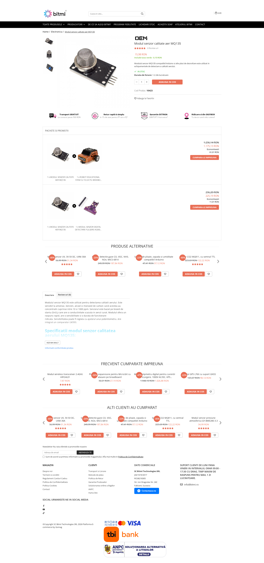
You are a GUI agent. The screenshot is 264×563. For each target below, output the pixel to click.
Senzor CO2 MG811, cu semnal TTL (197, 256)
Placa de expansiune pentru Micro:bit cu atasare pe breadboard (110, 375)
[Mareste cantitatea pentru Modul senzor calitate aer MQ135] (146, 82)
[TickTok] (44, 513)
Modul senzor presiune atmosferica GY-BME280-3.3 (203, 419)
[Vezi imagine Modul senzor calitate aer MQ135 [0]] (49, 42)
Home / (47, 31)
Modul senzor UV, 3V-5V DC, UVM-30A (67, 256)
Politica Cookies (50, 485)
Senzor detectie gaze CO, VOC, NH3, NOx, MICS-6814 (110, 258)
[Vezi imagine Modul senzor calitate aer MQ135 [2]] (49, 68)
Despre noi (47, 471)
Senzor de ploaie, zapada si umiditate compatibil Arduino (153, 258)
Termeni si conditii (51, 474)
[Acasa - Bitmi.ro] (58, 13)
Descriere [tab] (49, 295)
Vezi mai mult (53, 343)
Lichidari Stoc (147, 24)
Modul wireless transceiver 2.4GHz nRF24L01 (65, 375)
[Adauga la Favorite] (78, 274)
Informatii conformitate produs (59, 348)
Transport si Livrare (97, 471)
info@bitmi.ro (191, 484)
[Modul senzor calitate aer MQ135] (93, 72)
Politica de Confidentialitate (130, 456)
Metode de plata (95, 474)
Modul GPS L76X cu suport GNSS (199, 374)
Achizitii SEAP (165, 24)
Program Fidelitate (125, 24)
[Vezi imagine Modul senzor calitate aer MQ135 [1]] (49, 55)
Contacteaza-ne (149, 491)
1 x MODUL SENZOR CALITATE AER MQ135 (60, 178)
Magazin (48, 465)
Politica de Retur (95, 478)
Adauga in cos (167, 81)
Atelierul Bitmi (183, 24)
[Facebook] (44, 505)
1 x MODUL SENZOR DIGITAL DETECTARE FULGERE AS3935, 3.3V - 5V (88, 228)
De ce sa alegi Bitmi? (99, 24)
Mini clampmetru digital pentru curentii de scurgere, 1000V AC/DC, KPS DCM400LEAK (154, 375)
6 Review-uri (152, 48)
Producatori (75, 24)
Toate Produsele (53, 24)
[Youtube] (44, 509)
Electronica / (57, 31)
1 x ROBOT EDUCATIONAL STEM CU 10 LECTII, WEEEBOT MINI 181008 (88, 178)
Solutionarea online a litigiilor (101, 485)
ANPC (91, 489)
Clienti (92, 465)
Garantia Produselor (97, 482)
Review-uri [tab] (64, 294)
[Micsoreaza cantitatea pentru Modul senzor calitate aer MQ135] (136, 82)
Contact (200, 24)
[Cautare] (142, 13)
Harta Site (92, 492)
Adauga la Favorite (145, 98)
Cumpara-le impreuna (204, 157)
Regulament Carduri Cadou (55, 478)
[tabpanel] (93, 72)
